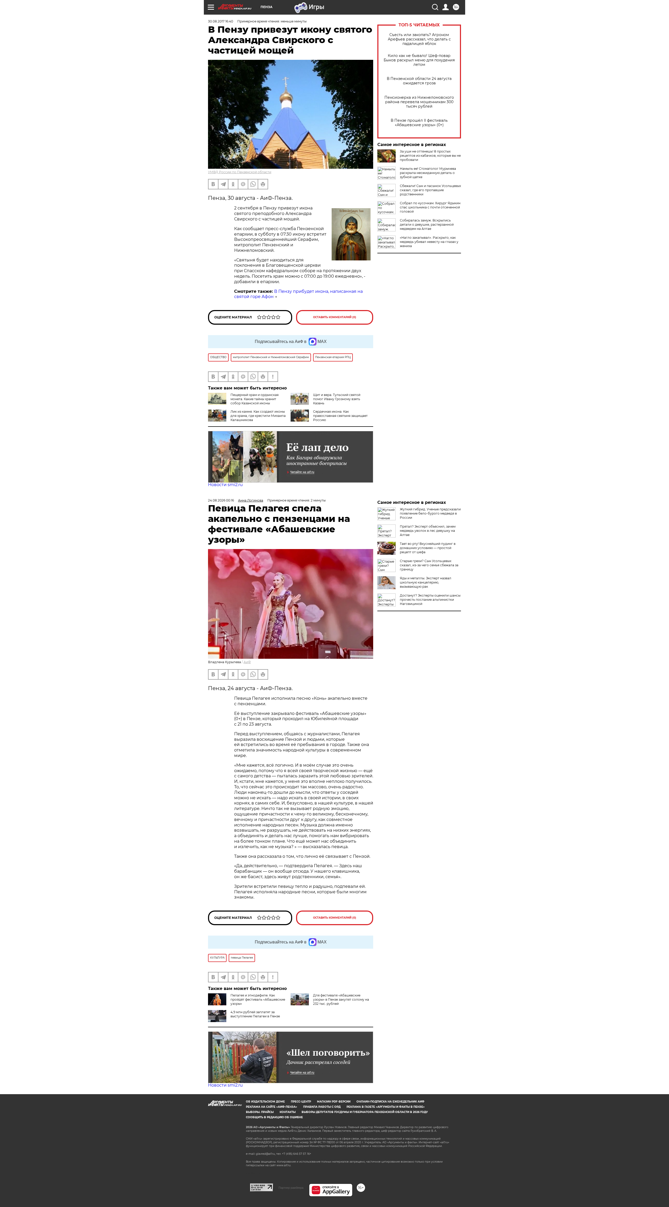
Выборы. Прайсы (260, 1112)
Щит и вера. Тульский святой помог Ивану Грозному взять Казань (336, 399)
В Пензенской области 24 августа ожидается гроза (419, 81)
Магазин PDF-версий (333, 1101)
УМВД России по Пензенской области (239, 172)
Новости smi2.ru (225, 484)
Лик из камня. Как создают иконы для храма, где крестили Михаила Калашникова (258, 416)
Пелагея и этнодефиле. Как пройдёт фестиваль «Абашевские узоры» (257, 999)
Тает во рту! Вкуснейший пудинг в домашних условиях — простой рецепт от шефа (427, 548)
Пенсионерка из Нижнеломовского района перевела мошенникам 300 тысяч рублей (419, 102)
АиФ (247, 662)
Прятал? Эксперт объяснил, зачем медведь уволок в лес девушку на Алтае (427, 530)
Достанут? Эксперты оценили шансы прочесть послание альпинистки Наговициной (430, 599)
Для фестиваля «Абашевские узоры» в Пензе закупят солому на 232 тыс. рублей (341, 999)
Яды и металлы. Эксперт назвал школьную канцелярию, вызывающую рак (425, 582)
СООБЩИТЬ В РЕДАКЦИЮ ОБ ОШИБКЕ (274, 1117)
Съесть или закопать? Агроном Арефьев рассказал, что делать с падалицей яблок (419, 39)
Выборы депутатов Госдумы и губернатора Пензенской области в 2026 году (365, 1112)
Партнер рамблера (291, 1187)
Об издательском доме (265, 1101)
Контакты (288, 1112)
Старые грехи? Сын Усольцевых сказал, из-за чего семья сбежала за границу (429, 565)
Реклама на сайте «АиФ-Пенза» (271, 1107)
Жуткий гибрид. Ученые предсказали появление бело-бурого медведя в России (430, 513)
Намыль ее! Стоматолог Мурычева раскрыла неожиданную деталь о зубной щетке (428, 173)
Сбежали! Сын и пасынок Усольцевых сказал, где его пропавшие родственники (430, 190)
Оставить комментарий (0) (334, 317)
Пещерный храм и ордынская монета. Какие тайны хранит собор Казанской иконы (254, 399)
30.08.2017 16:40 (220, 21)
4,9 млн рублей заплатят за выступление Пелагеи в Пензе (255, 1014)
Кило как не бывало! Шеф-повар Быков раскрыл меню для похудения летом (419, 60)
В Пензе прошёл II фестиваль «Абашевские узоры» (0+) (419, 122)
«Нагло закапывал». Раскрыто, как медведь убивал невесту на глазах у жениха (429, 242)
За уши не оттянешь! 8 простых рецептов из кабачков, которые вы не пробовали (430, 155)
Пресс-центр (301, 1101)
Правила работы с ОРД (322, 1107)
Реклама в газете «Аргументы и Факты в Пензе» (386, 1107)
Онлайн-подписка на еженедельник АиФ (390, 1101)
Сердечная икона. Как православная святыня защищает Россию (340, 416)
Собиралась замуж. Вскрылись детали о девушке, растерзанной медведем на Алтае (427, 224)
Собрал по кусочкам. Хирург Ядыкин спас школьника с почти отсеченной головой (430, 207)
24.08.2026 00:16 (221, 500)
